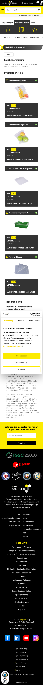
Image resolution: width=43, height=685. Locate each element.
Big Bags (21, 606)
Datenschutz (28, 521)
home (17, 514)
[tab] (7, 22)
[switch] (5, 681)
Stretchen (21, 565)
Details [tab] (21, 321)
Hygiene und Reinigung (22, 580)
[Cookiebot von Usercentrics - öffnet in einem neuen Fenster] (30, 314)
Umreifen (21, 576)
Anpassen (20, 362)
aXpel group (14, 525)
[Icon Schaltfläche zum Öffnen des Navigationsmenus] (2, 10)
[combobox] (21, 10)
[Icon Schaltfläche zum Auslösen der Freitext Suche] (39, 10)
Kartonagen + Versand (21, 547)
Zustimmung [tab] (8, 321)
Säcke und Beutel (22, 23)
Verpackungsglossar (32, 529)
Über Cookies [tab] (34, 321)
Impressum (28, 525)
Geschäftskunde (34, 16)
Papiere (21, 609)
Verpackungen (7, 23)
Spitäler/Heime (21, 595)
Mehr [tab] (33, 23)
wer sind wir (14, 521)
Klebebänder (21, 558)
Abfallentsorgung (21, 602)
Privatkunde (22, 16)
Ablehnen (21, 369)
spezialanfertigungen (10, 518)
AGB (25, 518)
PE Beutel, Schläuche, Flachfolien (21, 569)
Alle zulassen (21, 356)
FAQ (24, 533)
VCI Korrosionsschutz (21, 573)
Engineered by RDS (21, 682)
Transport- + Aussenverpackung (21, 550)
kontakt (26, 514)
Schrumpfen (21, 561)
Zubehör (21, 584)
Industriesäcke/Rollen (21, 591)
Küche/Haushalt (21, 598)
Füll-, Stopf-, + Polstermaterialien (21, 554)
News (25, 536)
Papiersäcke (21, 587)
